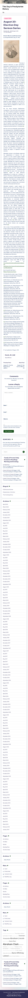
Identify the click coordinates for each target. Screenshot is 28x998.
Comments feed (8, 874)
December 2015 (6, 704)
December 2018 (6, 608)
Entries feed (7, 871)
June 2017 (5, 656)
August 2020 (6, 555)
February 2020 (6, 571)
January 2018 (6, 637)
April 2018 (5, 629)
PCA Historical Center (8, 489)
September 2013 (7, 776)
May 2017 (5, 659)
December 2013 (6, 768)
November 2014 (6, 739)
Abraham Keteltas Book (10, 950)
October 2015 (6, 709)
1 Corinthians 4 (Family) (8, 474)
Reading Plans (6, 847)
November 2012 (6, 803)
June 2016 (5, 688)
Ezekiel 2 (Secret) (7, 478)
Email (5, 412)
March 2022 (6, 507)
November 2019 (6, 579)
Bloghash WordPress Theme (14, 995)
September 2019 (7, 584)
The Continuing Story (8, 494)
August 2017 (6, 651)
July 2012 (5, 813)
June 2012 (5, 816)
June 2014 (5, 752)
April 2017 (5, 661)
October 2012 (6, 805)
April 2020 (5, 565)
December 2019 (6, 576)
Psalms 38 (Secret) (7, 470)
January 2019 (6, 605)
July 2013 (5, 781)
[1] (23, 82)
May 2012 (5, 819)
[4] (8, 171)
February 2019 (6, 603)
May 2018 (5, 627)
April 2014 (5, 757)
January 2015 (6, 733)
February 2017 (6, 667)
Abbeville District (7, 953)
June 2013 (5, 784)
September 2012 (7, 808)
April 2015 (5, 725)
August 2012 (6, 811)
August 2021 (6, 523)
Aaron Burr (12, 941)
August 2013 (6, 779)
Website (6, 419)
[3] (23, 126)
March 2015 (5, 728)
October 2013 (6, 773)
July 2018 (5, 621)
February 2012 (6, 827)
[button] (8, 357)
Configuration (6, 464)
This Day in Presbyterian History (12, 7)
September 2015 (7, 712)
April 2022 (5, 504)
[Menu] (3, 12)
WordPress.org (8, 876)
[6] (8, 224)
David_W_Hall (10, 355)
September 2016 (7, 680)
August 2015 (6, 715)
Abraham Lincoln (17, 938)
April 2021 (5, 533)
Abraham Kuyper (15, 935)
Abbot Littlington (10, 946)
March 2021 (5, 536)
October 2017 (6, 645)
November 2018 (6, 611)
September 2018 (7, 616)
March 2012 (5, 824)
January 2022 (6, 512)
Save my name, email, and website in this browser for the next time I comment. (12, 426)
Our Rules (5, 841)
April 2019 (5, 597)
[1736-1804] (19, 950)
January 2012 (6, 829)
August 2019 (6, 587)
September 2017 (7, 648)
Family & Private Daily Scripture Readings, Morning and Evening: (11, 459)
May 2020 (5, 563)
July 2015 (5, 717)
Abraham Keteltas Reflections (8, 933)
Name (5, 405)
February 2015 (6, 731)
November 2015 (6, 707)
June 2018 (5, 624)
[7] (19, 249)
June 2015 (5, 720)
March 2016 (5, 696)
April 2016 (5, 693)
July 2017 (5, 653)
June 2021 (5, 528)
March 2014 (5, 760)
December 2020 (7, 544)
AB (9, 948)
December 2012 (6, 800)
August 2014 (6, 747)
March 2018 (5, 632)
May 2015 (5, 723)
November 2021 (6, 515)
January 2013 (6, 797)
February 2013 (6, 795)
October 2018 (6, 613)
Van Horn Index (6, 849)
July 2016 (5, 685)
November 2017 (6, 643)
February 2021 (6, 539)
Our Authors (6, 839)
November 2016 (6, 675)
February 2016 (6, 699)
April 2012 (5, 821)
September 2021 (7, 520)
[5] (13, 219)
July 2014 (5, 749)
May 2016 (5, 691)
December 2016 (6, 672)
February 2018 (6, 635)
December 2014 (6, 736)
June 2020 (5, 560)
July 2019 (5, 589)
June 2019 (5, 592)
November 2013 (6, 771)
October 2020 (6, 549)
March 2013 (5, 792)
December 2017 (6, 640)
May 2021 (5, 531)
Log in (6, 868)
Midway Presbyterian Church (10, 271)
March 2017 (5, 664)
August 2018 (6, 619)
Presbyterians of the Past (9, 492)
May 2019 (5, 595)
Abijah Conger (6, 941)
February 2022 (6, 509)
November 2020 (7, 547)
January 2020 (6, 573)
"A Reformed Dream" (15, 948)
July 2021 (5, 525)
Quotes (4, 844)
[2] (6, 99)
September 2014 (7, 744)
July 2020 (5, 557)
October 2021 (6, 517)
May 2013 (5, 787)
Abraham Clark (11, 944)
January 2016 (6, 701)
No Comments (8, 32)
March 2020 (6, 568)
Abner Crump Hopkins (14, 956)
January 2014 (6, 765)
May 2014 (5, 755)
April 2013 (5, 789)
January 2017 (6, 669)
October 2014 (6, 741)
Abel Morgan (22, 956)
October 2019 (6, 581)
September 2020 (7, 552)
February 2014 (6, 763)
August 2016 (8, 18)
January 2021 (6, 541)
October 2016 (6, 677)
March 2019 (5, 600)
